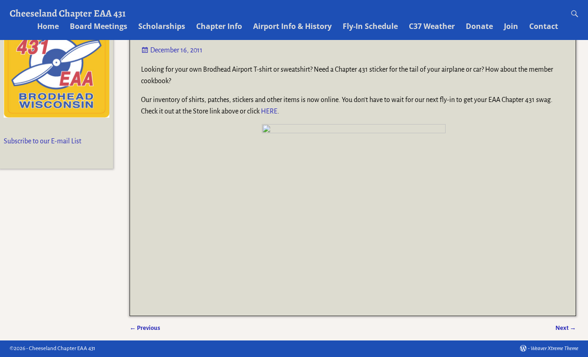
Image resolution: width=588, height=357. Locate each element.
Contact (543, 26)
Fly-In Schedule (370, 26)
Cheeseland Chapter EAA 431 (68, 13)
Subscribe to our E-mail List (42, 141)
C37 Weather (432, 26)
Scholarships (161, 26)
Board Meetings (98, 26)
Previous (145, 327)
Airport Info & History (292, 26)
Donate (479, 26)
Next (565, 327)
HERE (269, 111)
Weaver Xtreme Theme (554, 348)
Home (48, 26)
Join (511, 26)
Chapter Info (219, 26)
